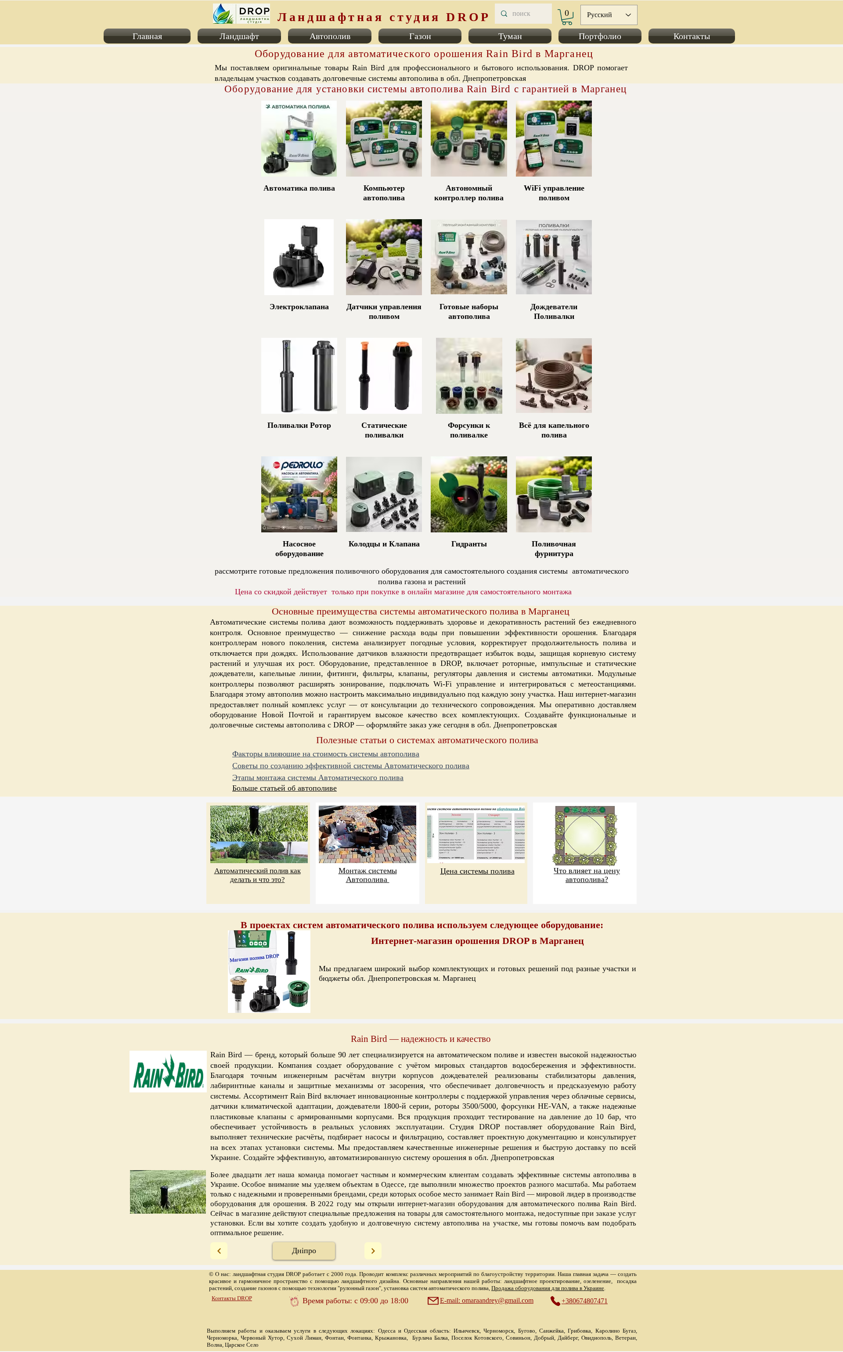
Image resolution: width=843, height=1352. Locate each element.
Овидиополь (596, 1337)
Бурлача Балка (430, 1337)
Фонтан (334, 1337)
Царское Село (242, 1344)
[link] (567, 17)
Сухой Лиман (304, 1337)
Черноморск (498, 1330)
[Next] (218, 1250)
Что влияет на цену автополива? (587, 875)
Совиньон (518, 1337)
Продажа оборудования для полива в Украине (547, 1288)
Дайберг (568, 1337)
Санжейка (551, 1330)
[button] (149, 36)
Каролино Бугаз (615, 1330)
